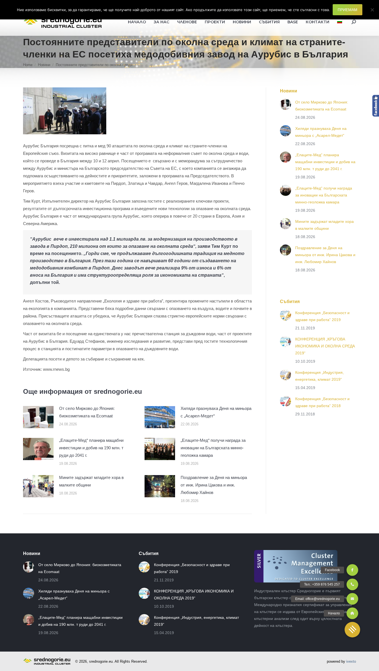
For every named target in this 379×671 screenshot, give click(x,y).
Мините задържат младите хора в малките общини (91, 481)
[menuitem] (339, 22)
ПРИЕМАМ (347, 9)
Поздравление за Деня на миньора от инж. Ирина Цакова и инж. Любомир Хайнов (214, 485)
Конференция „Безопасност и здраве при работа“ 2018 (322, 402)
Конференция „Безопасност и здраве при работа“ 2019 (322, 316)
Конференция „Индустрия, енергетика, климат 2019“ (319, 376)
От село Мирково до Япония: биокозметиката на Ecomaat (87, 412)
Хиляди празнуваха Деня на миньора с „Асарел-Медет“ (216, 412)
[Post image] (38, 417)
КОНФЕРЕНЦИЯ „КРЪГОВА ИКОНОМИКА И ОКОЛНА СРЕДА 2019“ (325, 346)
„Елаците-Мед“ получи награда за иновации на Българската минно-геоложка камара (213, 448)
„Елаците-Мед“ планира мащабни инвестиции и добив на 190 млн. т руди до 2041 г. (91, 448)
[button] (352, 629)
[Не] (372, 9)
